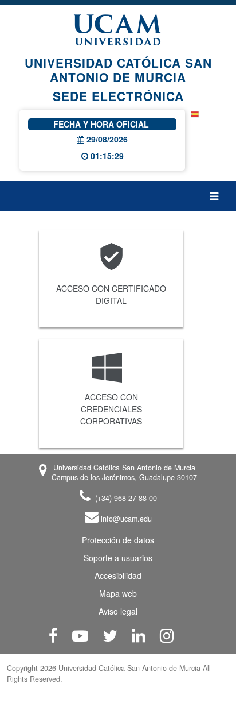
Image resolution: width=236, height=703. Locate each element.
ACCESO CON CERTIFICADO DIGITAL (111, 294)
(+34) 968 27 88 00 (125, 498)
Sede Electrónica (118, 96)
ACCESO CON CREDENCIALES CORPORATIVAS (111, 409)
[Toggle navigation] (218, 196)
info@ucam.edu (125, 518)
